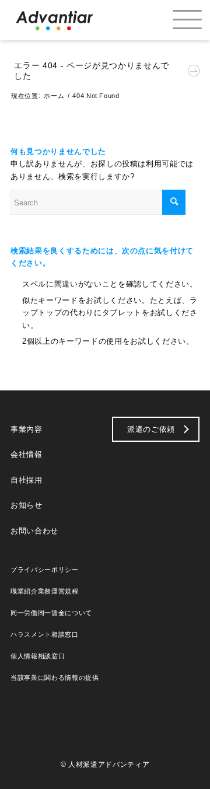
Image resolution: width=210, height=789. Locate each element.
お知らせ (26, 505)
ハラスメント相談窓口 (44, 634)
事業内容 (26, 429)
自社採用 (26, 480)
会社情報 (26, 454)
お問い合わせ (34, 530)
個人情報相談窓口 (37, 655)
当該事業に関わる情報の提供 (54, 677)
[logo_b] (54, 20)
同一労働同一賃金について (51, 612)
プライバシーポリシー (44, 569)
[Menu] (177, 20)
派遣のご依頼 (151, 429)
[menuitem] (177, 20)
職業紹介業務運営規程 (44, 591)
